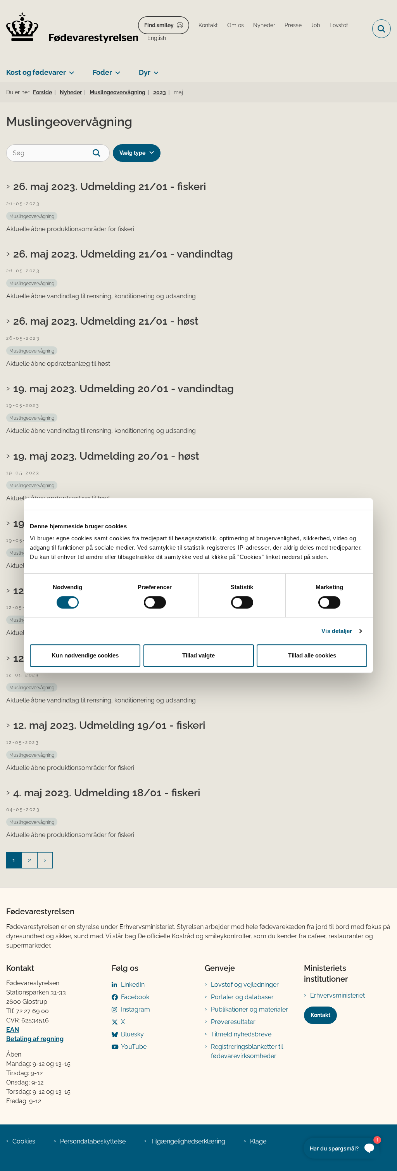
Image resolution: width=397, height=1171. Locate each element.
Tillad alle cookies (312, 655)
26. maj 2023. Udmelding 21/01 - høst (105, 321)
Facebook (135, 997)
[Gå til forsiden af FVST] (69, 28)
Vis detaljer (336, 631)
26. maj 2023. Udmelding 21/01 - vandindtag (123, 253)
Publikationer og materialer (249, 1009)
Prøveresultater (233, 1022)
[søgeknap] (101, 153)
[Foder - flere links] (116, 69)
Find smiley (159, 25)
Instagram (135, 1009)
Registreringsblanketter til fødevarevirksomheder (247, 1051)
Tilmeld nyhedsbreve (241, 1034)
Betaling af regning (35, 1039)
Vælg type (132, 153)
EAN (12, 1029)
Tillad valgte (198, 655)
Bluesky (132, 1034)
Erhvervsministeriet (337, 995)
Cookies (23, 1141)
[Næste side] (45, 860)
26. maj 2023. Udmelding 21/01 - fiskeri (109, 186)
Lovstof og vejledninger (245, 984)
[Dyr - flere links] (154, 69)
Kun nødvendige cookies (85, 655)
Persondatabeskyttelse (93, 1141)
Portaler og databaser (242, 997)
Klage (258, 1141)
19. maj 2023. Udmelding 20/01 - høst (106, 456)
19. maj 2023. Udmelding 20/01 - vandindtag (123, 388)
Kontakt (320, 1015)
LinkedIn (133, 984)
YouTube (134, 1046)
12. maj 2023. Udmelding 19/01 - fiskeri (109, 725)
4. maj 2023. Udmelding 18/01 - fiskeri (106, 792)
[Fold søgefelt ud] (381, 28)
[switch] (155, 602)
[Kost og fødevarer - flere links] (70, 69)
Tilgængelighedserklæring (187, 1141)
